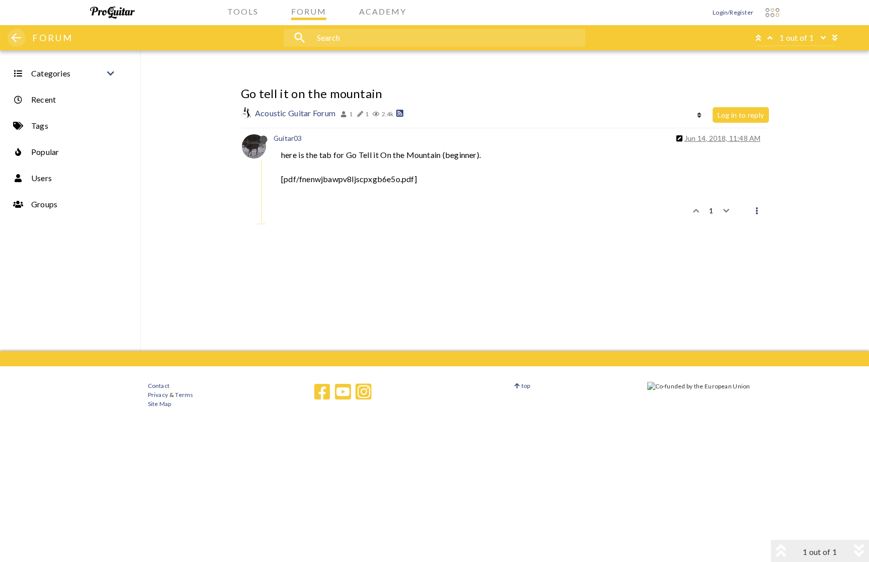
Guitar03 (288, 138)
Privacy (158, 394)
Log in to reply (741, 115)
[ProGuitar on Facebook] (322, 392)
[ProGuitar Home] (112, 12)
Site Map (159, 404)
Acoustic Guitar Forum (295, 113)
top (525, 385)
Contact (158, 385)
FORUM (52, 37)
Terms (184, 394)
